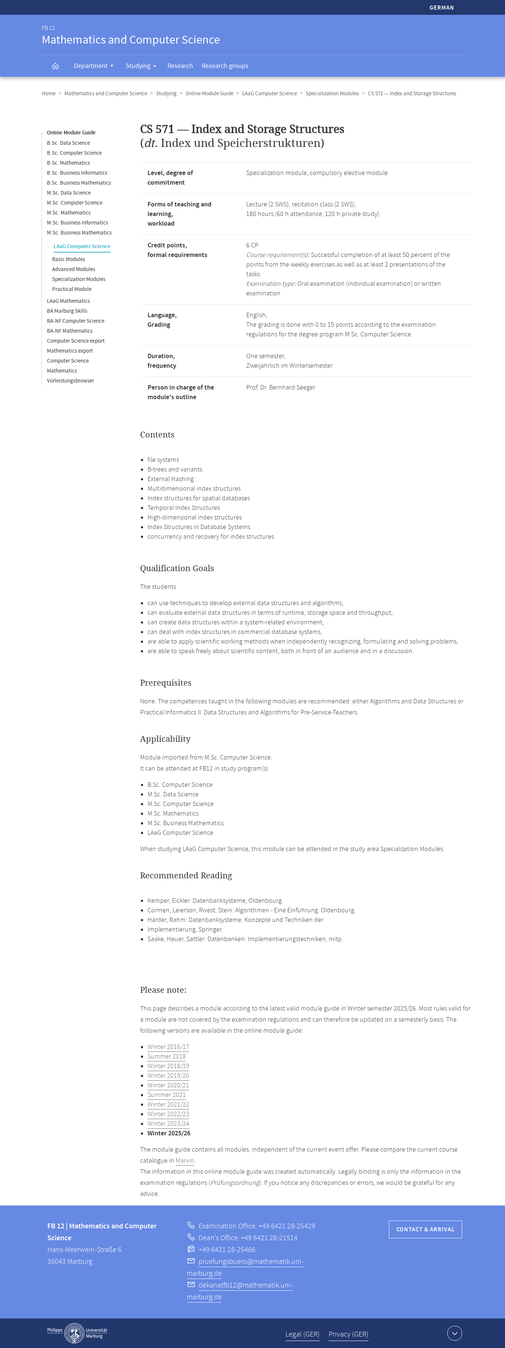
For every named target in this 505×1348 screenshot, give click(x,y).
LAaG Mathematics (68, 301)
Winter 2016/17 (168, 1047)
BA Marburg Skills (67, 311)
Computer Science (68, 360)
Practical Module (71, 289)
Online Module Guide (209, 93)
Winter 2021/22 (168, 1104)
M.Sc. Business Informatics (77, 222)
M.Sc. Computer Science (74, 202)
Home (48, 93)
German (442, 8)
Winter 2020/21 (168, 1085)
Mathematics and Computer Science (105, 93)
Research (180, 66)
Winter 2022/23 (168, 1114)
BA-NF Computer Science (75, 321)
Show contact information (454, 1333)
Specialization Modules (332, 93)
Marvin (185, 1160)
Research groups (225, 66)
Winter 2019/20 (168, 1075)
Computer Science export (76, 340)
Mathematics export (70, 350)
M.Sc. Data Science (69, 192)
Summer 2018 (167, 1056)
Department (91, 66)
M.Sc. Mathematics (69, 212)
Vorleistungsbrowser (70, 380)
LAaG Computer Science (269, 93)
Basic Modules (68, 259)
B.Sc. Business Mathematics (79, 182)
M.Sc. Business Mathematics (79, 232)
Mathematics (62, 370)
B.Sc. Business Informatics (77, 172)
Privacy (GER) (349, 1335)
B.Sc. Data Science (68, 143)
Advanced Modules (73, 269)
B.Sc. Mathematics (68, 163)
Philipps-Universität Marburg (77, 1333)
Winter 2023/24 (168, 1123)
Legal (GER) (302, 1335)
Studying (138, 66)
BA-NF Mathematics (69, 331)
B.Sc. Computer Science (74, 153)
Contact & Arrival (425, 1230)
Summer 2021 (167, 1095)
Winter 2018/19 (168, 1066)
